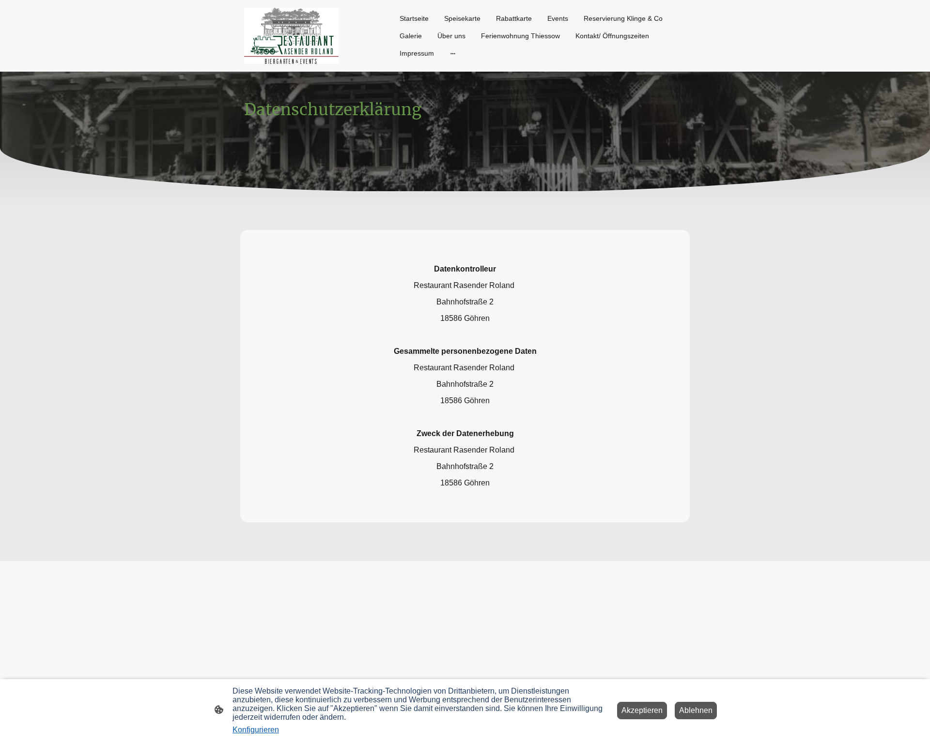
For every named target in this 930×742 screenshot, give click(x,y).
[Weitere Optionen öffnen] (453, 53)
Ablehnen (696, 710)
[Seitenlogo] (291, 36)
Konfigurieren (255, 730)
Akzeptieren (642, 710)
